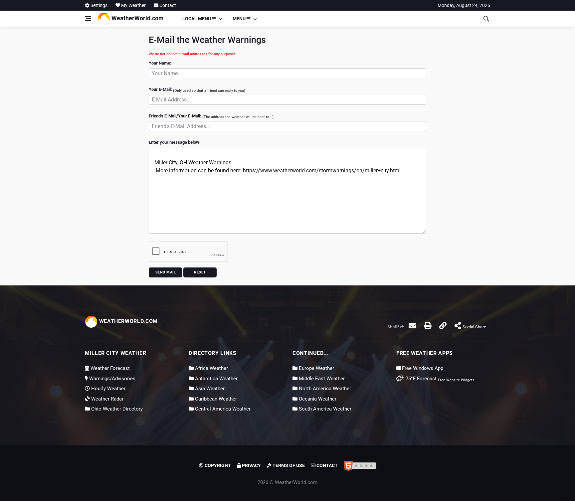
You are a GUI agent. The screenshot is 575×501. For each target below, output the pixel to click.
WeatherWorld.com (137, 18)
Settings (98, 5)
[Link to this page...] (443, 325)
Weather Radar (106, 399)
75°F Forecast (420, 379)
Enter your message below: (175, 142)
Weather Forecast (109, 368)
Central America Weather (222, 409)
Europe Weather (315, 368)
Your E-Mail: (197, 90)
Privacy (251, 465)
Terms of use (288, 465)
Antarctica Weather (216, 379)
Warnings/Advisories (111, 379)
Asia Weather (209, 389)
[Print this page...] (427, 325)
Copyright (217, 465)
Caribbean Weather (215, 399)
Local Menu (197, 18)
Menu (240, 18)
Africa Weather (211, 368)
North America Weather (324, 389)
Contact (167, 5)
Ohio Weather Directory (116, 409)
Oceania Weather (316, 399)
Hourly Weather (107, 389)
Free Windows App (422, 368)
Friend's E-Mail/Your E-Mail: (211, 116)
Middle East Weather (321, 379)
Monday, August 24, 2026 (464, 5)
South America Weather (324, 409)
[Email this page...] (412, 325)
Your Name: (160, 63)
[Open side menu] (88, 18)
